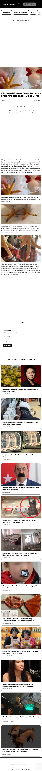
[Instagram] (28, 4)
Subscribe (7, 345)
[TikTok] (34, 4)
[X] (31, 4)
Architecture (20, 12)
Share (38, 100)
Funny (3, 100)
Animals (6, 12)
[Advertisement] (21, 45)
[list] (21, 12)
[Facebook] (25, 4)
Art (33, 12)
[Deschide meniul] (18, 4)
